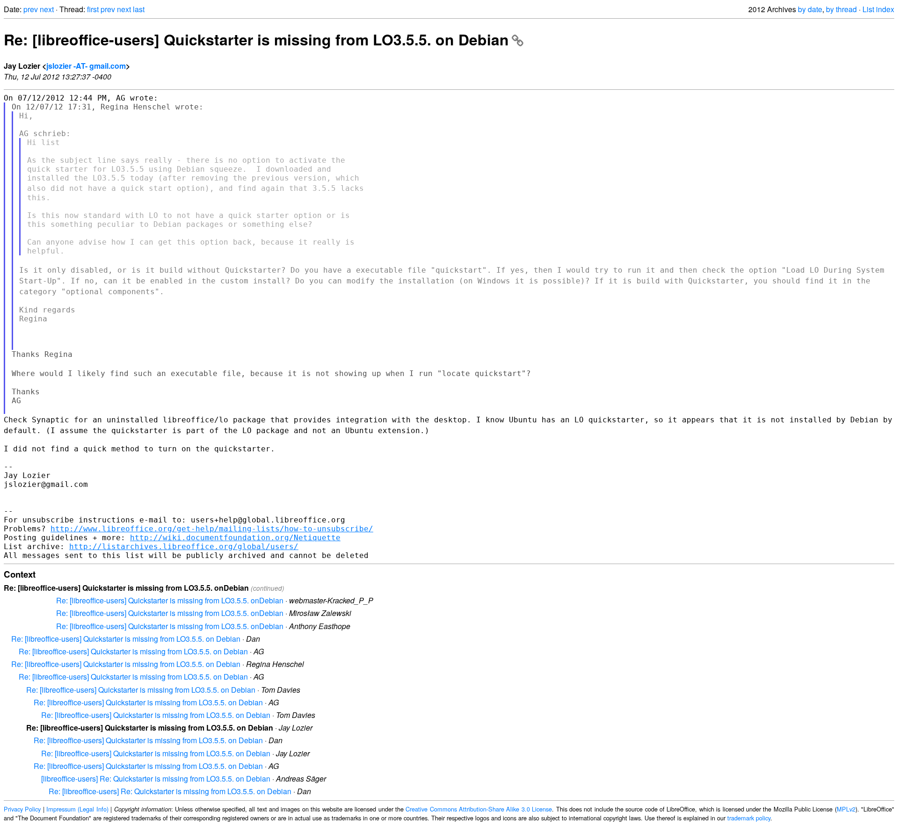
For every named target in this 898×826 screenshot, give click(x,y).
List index (878, 9)
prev (30, 9)
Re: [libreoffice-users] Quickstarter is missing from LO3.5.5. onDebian (169, 600)
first (93, 9)
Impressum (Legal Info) (77, 808)
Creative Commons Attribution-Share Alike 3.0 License (479, 808)
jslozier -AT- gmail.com (86, 65)
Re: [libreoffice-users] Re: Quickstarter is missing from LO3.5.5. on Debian (170, 791)
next (47, 9)
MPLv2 (846, 808)
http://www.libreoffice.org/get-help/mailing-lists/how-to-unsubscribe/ (212, 528)
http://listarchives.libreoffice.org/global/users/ (183, 546)
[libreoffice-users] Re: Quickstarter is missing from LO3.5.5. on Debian (155, 778)
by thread (841, 9)
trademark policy (748, 817)
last (139, 9)
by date (810, 9)
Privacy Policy (22, 808)
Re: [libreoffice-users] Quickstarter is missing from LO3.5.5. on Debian (256, 39)
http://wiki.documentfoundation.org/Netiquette (235, 537)
